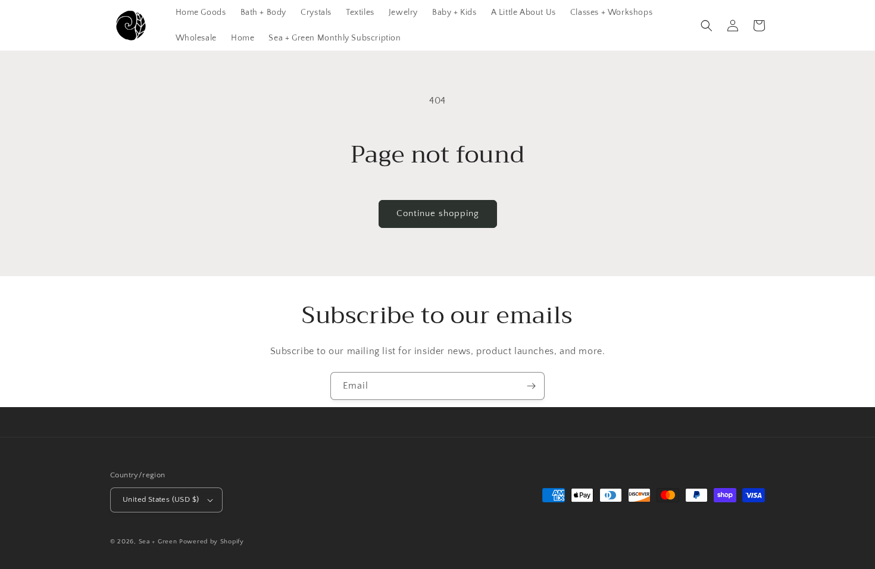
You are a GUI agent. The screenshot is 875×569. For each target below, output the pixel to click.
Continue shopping (437, 213)
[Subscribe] (531, 386)
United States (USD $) (161, 499)
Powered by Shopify (211, 541)
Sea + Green (158, 541)
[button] (706, 25)
